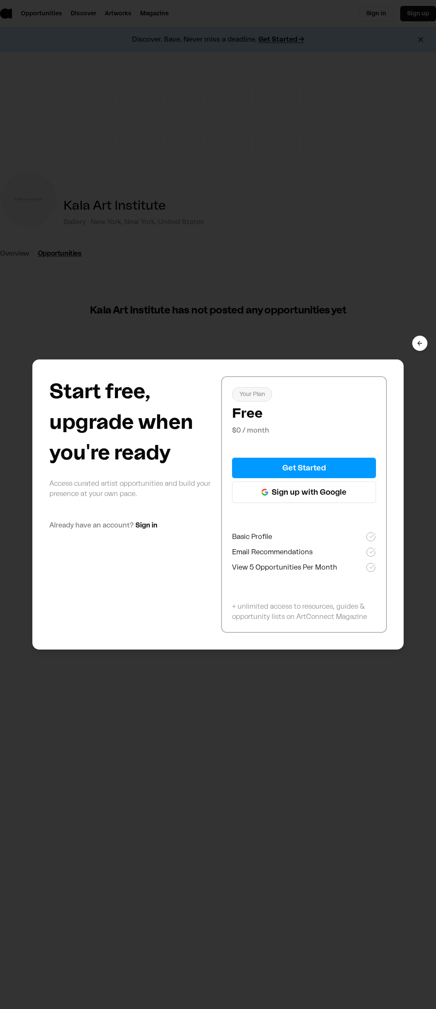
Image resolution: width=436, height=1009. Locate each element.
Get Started (304, 468)
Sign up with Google (309, 492)
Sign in (146, 525)
